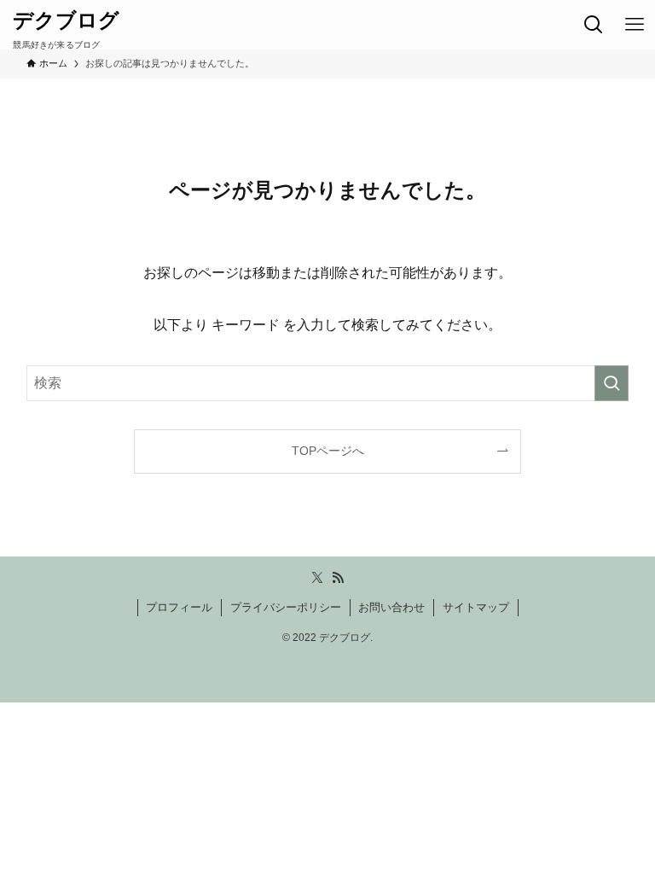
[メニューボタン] (634, 24)
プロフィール (179, 607)
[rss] (337, 578)
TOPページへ (328, 450)
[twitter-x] (317, 578)
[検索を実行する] (611, 383)
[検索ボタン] (593, 24)
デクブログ (66, 20)
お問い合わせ (391, 607)
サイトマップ (476, 607)
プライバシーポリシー (285, 607)
